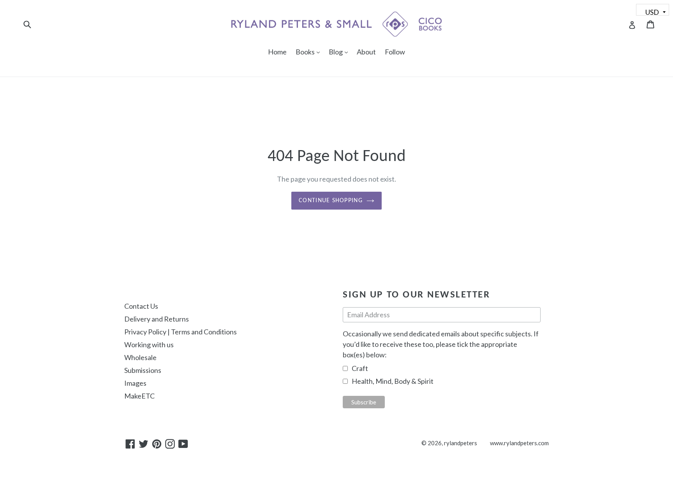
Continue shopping (331, 201)
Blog (340, 51)
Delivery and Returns (156, 319)
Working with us (149, 344)
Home (277, 51)
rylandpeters (460, 442)
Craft (360, 368)
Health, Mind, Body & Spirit (392, 381)
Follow (395, 51)
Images (135, 383)
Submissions (142, 370)
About (366, 51)
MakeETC (139, 396)
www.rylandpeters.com (519, 442)
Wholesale (140, 357)
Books (310, 51)
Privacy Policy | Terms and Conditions (180, 331)
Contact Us (141, 306)
